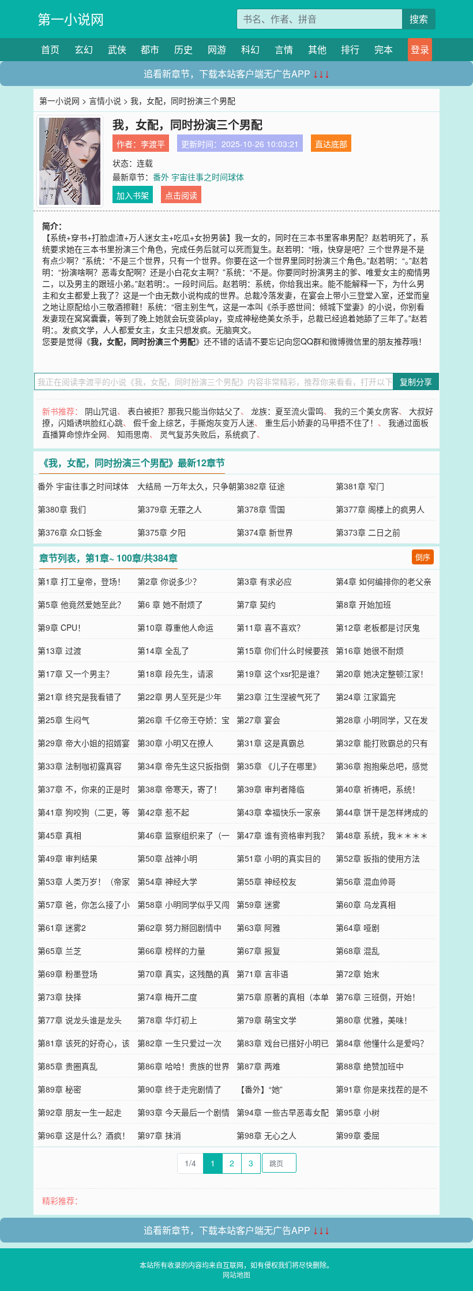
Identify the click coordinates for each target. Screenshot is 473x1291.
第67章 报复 (258, 950)
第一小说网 (70, 18)
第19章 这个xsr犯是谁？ (280, 673)
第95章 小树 (358, 1112)
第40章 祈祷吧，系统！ (378, 789)
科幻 (250, 49)
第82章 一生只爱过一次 (179, 1043)
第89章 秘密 (59, 1089)
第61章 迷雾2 (61, 927)
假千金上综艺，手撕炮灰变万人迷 (193, 422)
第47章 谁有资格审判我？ (282, 835)
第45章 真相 (59, 835)
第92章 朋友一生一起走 (79, 1112)
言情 (284, 49)
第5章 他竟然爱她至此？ (81, 604)
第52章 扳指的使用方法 (378, 858)
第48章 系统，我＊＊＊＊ (382, 835)
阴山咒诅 (101, 411)
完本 (383, 49)
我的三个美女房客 (366, 411)
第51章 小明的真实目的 (278, 858)
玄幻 (83, 49)
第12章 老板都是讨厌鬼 (378, 627)
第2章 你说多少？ (169, 581)
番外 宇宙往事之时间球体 (198, 176)
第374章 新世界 (264, 532)
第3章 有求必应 (264, 581)
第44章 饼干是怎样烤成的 (382, 812)
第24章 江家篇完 (366, 696)
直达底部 (331, 143)
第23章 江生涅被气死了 (278, 696)
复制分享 (416, 381)
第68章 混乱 (358, 950)
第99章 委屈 (358, 1135)
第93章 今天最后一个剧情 (183, 1112)
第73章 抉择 (59, 996)
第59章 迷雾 (258, 904)
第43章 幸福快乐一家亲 (278, 812)
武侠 (117, 49)
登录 (420, 49)
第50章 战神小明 (167, 858)
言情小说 (105, 100)
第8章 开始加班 (363, 604)
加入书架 (133, 195)
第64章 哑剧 (358, 927)
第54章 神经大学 (167, 881)
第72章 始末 (358, 973)
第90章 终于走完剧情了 (179, 1089)
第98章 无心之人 (266, 1135)
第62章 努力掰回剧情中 (179, 927)
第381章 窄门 (360, 486)
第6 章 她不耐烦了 (170, 604)
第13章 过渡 (59, 650)
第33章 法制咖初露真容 (79, 766)
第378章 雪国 (260, 509)
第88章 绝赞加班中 (370, 1066)
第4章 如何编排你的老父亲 (383, 581)
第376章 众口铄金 (69, 532)
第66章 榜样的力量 (171, 950)
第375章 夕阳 (161, 532)
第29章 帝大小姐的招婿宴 (83, 743)
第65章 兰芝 (59, 950)
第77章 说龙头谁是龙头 (79, 1020)
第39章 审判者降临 (270, 789)
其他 (317, 49)
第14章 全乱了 (163, 650)
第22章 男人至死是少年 (179, 696)
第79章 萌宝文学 (266, 1020)
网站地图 (236, 1274)
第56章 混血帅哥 (366, 881)
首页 (50, 49)
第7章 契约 (256, 604)
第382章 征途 (260, 486)
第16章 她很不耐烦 (370, 650)
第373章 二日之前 (368, 532)
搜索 (419, 18)
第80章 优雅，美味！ (374, 1020)
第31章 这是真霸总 (270, 743)
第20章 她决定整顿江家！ (382, 673)
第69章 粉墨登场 (67, 973)
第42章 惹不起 (163, 812)
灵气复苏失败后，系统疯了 (208, 434)
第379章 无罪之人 (169, 509)
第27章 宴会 (258, 719)
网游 (217, 49)
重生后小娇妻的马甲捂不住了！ (321, 422)
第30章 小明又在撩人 (175, 743)
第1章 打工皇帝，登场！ (81, 581)
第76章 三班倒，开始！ (378, 996)
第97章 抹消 (159, 1135)
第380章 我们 (61, 509)
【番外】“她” (259, 1089)
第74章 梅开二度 (167, 996)
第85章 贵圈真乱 (67, 1066)
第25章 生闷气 (63, 719)
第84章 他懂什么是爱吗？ (382, 1043)
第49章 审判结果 (67, 858)
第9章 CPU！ (61, 627)
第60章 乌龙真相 (366, 904)
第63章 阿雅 (258, 927)
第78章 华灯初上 (167, 1020)
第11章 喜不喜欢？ (270, 627)
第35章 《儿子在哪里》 (278, 766)
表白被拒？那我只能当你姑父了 (184, 411)
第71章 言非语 (262, 973)
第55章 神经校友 (266, 881)
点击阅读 (181, 195)
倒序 (422, 556)
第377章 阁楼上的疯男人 (380, 509)
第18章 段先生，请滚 (175, 673)
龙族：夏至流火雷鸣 (287, 411)
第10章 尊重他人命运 (175, 627)
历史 (183, 49)
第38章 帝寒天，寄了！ (179, 789)
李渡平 (153, 143)
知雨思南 (133, 434)
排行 (350, 49)
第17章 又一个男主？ (75, 673)
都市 (150, 49)
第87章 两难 (258, 1066)
